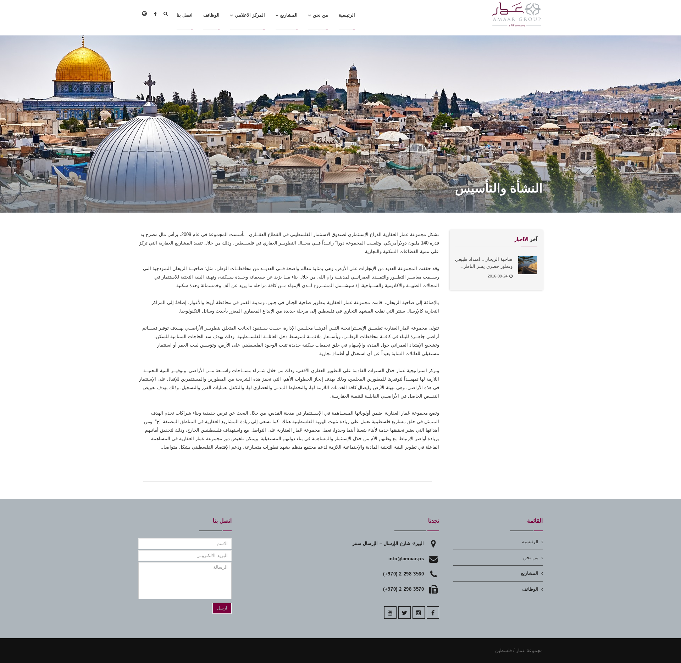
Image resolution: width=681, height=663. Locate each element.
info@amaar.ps (406, 558)
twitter (404, 612)
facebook (433, 612)
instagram (419, 612)
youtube (390, 612)
